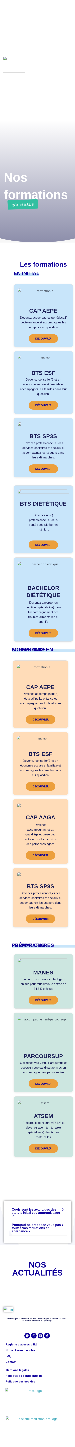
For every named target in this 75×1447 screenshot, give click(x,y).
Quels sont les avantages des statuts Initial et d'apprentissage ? (36, 1213)
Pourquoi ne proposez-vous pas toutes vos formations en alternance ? (36, 1228)
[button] (38, 1213)
